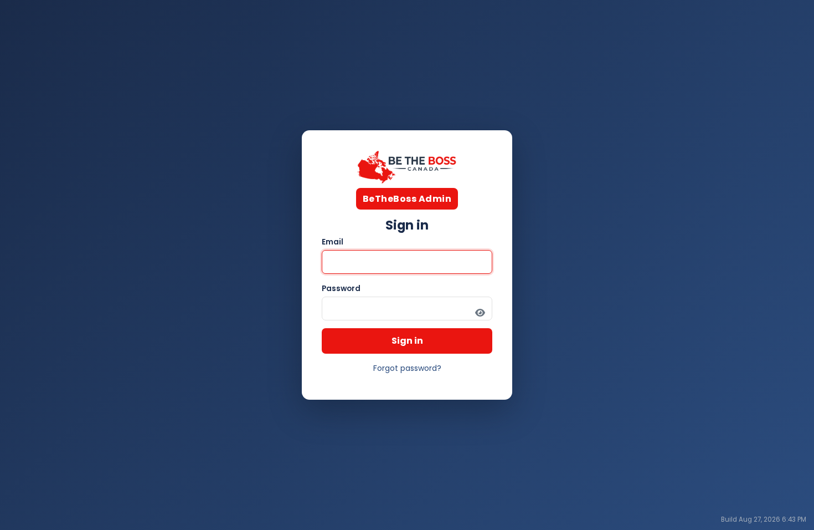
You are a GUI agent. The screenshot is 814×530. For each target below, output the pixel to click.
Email (332, 242)
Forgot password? (407, 368)
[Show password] (480, 312)
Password (341, 288)
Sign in (407, 340)
